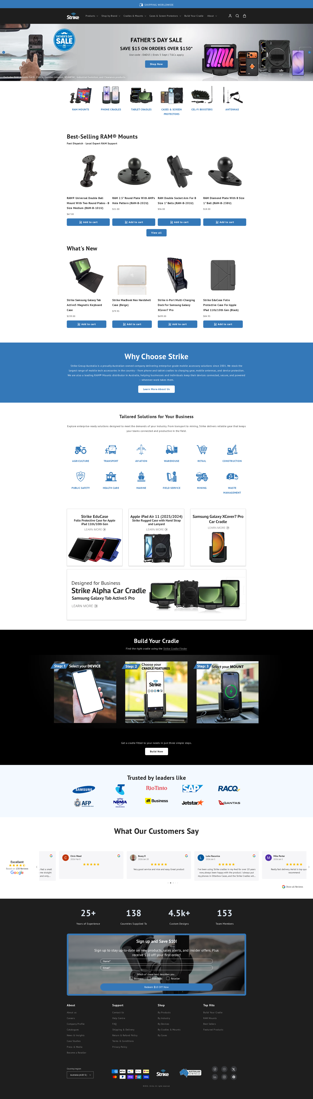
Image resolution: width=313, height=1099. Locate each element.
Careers (71, 1018)
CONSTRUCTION (232, 461)
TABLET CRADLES (141, 109)
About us (72, 1012)
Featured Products (213, 1029)
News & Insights (76, 1035)
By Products (164, 1012)
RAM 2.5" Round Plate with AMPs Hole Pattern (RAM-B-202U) (133, 200)
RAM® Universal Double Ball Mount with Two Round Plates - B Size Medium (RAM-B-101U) (88, 203)
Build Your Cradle (212, 1012)
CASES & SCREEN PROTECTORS (171, 112)
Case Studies (74, 1041)
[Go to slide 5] (175, 882)
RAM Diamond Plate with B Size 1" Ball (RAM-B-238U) (224, 200)
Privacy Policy (119, 1046)
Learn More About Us (156, 389)
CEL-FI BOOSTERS (202, 109)
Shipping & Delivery (123, 1029)
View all (156, 232)
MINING (202, 487)
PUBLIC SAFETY (81, 487)
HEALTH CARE (111, 487)
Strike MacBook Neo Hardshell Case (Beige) (131, 302)
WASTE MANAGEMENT (232, 490)
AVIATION (141, 461)
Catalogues (73, 1029)
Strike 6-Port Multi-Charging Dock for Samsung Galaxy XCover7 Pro (176, 305)
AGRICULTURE (80, 461)
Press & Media (74, 1046)
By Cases (162, 1035)
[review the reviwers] (98, 856)
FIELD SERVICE (171, 487)
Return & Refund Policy (124, 1035)
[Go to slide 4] (172, 882)
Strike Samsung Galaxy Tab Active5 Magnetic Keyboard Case (84, 305)
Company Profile (76, 1023)
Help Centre (118, 1018)
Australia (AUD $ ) (78, 1075)
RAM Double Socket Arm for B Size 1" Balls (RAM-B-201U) (177, 200)
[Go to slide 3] (170, 882)
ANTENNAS (232, 109)
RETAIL (202, 461)
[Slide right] (309, 52)
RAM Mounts (210, 1018)
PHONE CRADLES (111, 109)
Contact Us (118, 1012)
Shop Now (156, 64)
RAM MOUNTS (80, 109)
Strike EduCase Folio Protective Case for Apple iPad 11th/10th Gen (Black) (221, 305)
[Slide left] (3, 52)
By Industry (164, 1018)
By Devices (163, 1023)
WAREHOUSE (171, 461)
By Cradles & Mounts (169, 1029)
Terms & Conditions (123, 1041)
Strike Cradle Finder (175, 648)
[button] (92, 15)
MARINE (141, 487)
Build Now (156, 751)
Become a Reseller (76, 1052)
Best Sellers (209, 1023)
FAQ (114, 1023)
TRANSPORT (111, 461)
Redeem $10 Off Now (156, 987)
